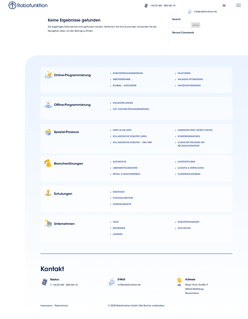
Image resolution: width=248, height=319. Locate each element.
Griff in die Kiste (122, 130)
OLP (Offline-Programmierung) (131, 109)
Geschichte (184, 228)
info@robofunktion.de (205, 11)
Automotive (119, 162)
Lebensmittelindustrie (125, 168)
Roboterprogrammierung (128, 73)
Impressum (46, 305)
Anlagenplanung (123, 103)
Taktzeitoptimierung (189, 86)
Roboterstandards (188, 222)
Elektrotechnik (186, 162)
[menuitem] (224, 5)
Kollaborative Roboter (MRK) (130, 137)
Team (116, 222)
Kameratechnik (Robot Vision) (195, 130)
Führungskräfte (122, 204)
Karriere (118, 234)
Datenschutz (61, 305)
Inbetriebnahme (122, 80)
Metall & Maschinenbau (126, 174)
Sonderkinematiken (189, 137)
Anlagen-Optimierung (190, 80)
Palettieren (184, 73)
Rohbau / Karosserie (125, 86)
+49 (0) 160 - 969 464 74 (163, 5)
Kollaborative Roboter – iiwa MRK (132, 143)
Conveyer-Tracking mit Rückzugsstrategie (191, 144)
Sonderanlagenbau (189, 174)
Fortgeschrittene (123, 198)
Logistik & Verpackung (191, 168)
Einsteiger (119, 192)
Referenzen (119, 228)
